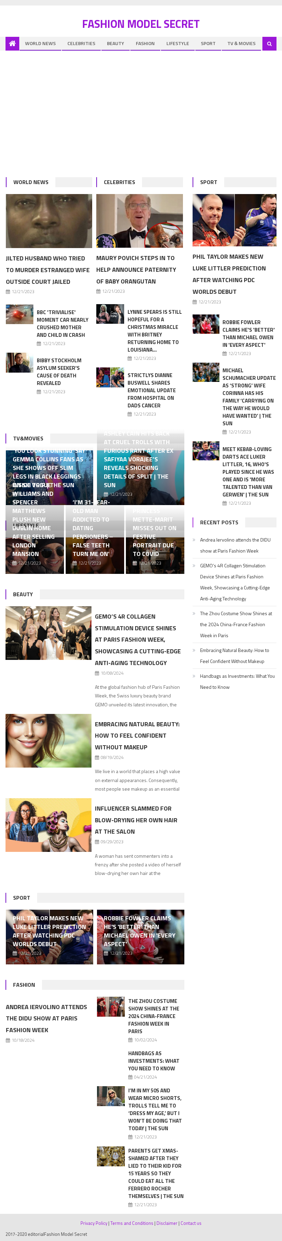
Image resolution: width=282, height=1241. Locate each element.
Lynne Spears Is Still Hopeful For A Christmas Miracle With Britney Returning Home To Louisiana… (155, 331)
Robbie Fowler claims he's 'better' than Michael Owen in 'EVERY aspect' (139, 931)
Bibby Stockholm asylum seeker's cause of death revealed (59, 371)
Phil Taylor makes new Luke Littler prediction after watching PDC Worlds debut (49, 931)
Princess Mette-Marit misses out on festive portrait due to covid (154, 532)
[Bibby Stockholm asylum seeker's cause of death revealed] (19, 362)
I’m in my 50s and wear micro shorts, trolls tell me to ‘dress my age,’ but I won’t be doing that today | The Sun (155, 1109)
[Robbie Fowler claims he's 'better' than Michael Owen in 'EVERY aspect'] (206, 324)
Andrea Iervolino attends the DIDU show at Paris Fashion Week (46, 1018)
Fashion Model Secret (141, 23)
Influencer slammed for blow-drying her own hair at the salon (136, 820)
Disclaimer (166, 1223)
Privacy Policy (93, 1223)
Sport (208, 43)
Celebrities (81, 43)
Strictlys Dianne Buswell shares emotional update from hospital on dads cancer (152, 390)
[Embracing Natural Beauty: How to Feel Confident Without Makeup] (48, 741)
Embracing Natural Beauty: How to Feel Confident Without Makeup (137, 735)
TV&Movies (28, 438)
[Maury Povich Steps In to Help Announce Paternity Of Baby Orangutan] (139, 221)
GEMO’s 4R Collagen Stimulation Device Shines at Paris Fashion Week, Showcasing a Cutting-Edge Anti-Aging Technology (138, 639)
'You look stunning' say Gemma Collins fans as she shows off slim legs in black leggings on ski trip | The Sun (49, 468)
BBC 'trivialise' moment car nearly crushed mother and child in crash (62, 323)
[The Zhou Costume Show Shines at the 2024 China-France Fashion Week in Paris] (111, 1007)
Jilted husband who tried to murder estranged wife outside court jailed (48, 270)
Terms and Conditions (131, 1223)
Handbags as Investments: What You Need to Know (154, 1060)
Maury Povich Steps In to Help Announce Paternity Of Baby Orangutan (136, 269)
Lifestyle (177, 43)
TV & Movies (241, 43)
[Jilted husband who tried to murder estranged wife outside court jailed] (49, 221)
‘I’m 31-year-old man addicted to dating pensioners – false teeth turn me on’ (93, 528)
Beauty (115, 43)
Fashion (145, 43)
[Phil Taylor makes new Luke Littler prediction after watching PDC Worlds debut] (234, 220)
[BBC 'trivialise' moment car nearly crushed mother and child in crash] (19, 314)
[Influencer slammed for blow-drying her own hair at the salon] (48, 825)
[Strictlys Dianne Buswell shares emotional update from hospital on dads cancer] (110, 377)
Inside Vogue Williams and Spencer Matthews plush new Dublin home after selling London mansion (33, 519)
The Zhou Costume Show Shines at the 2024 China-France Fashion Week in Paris (153, 1016)
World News (40, 43)
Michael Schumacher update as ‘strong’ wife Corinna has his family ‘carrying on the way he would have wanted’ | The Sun (249, 396)
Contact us (191, 1223)
